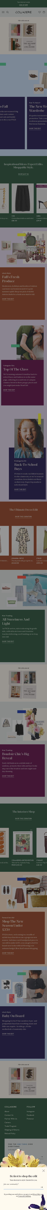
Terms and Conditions (24, 1196)
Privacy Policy (37, 1194)
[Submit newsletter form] (42, 1187)
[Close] (43, 1170)
